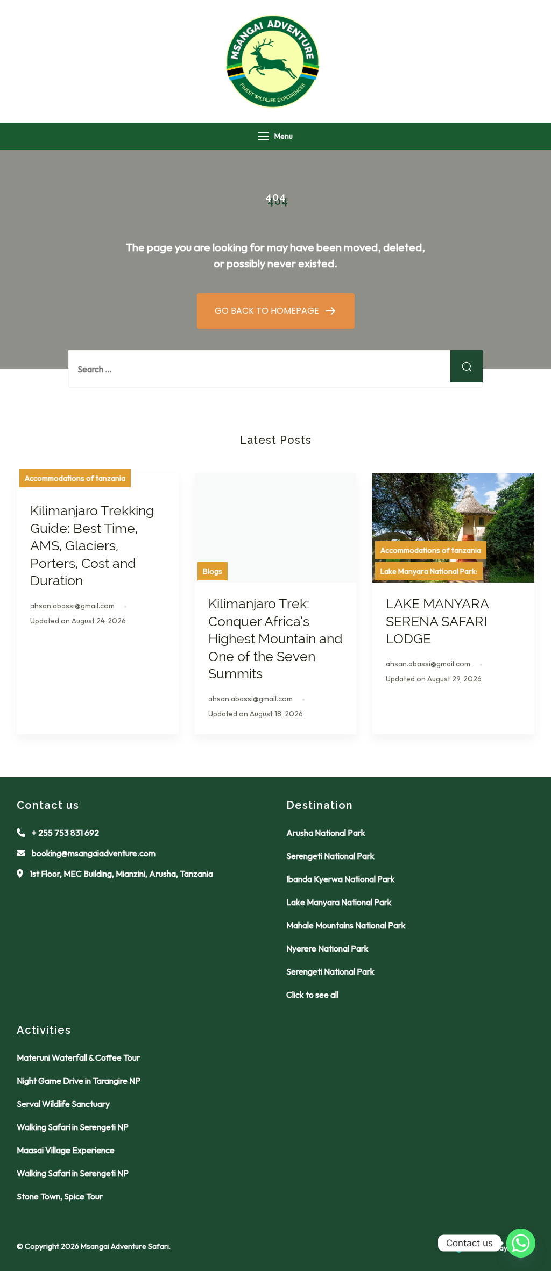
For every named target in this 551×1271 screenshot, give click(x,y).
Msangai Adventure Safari (125, 1246)
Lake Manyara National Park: (428, 571)
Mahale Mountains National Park (346, 925)
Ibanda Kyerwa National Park (340, 879)
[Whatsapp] (520, 1243)
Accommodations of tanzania (75, 478)
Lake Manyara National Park (339, 902)
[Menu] (263, 136)
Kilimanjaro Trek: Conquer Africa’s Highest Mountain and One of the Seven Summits (275, 638)
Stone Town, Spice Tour (60, 1196)
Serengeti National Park (330, 855)
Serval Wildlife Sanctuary (63, 1103)
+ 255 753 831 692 (65, 832)
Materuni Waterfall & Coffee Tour (78, 1057)
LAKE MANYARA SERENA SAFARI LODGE (437, 621)
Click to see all (312, 994)
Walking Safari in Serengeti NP (73, 1126)
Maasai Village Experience (66, 1150)
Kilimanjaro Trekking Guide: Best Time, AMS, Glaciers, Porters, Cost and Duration (92, 545)
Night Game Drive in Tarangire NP (78, 1080)
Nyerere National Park (327, 948)
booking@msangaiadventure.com (94, 853)
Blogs (212, 571)
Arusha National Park (325, 832)
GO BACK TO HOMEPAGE (268, 310)
